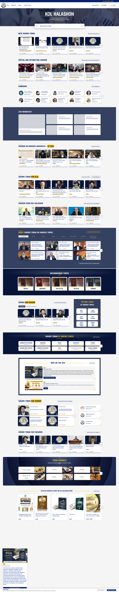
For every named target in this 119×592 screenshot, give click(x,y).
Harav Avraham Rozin (57, 159)
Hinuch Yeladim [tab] (73, 236)
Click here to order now (49, 377)
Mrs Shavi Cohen (62, 406)
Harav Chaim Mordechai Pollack (59, 46)
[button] (82, 26)
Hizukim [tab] (43, 236)
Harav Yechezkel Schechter (75, 445)
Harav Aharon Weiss (57, 445)
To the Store (96, 491)
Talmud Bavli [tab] (21, 306)
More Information (101, 590)
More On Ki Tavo (95, 146)
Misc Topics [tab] (83, 236)
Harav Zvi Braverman (90, 73)
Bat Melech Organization (35, 417)
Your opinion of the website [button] (108, 1)
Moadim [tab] (33, 236)
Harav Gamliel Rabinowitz (91, 159)
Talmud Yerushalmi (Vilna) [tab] (31, 306)
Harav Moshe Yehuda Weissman (91, 253)
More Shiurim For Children (93, 432)
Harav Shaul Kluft (89, 189)
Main (8, 5)
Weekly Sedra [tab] (23, 236)
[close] (26, 550)
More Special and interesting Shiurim (90, 60)
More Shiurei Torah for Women (65, 401)
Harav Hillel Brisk (39, 445)
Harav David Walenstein (24, 46)
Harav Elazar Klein (23, 216)
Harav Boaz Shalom (23, 159)
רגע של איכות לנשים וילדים (64, 417)
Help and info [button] (95, 5)
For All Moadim (95, 177)
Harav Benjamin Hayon (90, 46)
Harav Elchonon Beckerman (24, 318)
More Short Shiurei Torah (93, 232)
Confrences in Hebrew (57, 73)
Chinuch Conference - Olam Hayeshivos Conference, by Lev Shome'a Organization (75, 73)
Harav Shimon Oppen (40, 73)
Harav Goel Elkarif (35, 242)
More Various (96, 337)
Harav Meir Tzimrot (34, 406)
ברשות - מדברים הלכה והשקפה (41, 46)
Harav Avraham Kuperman (74, 159)
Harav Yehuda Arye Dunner (37, 252)
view (46, 388)
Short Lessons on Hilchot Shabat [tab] (93, 237)
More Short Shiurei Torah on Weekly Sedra (89, 263)
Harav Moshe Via (72, 216)
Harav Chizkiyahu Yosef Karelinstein (64, 253)
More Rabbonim (95, 86)
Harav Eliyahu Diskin (40, 189)
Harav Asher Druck (40, 159)
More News (92, 363)
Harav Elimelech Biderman (24, 73)
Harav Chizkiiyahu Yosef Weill (93, 242)
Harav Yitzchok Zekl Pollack (58, 216)
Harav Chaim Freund (40, 318)
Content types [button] (27, 5)
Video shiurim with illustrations (42, 216)
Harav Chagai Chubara (90, 445)
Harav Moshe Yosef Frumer (74, 46)
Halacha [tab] (63, 236)
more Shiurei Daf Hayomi (60, 302)
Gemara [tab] (53, 236)
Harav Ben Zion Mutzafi (74, 189)
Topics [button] (19, 5)
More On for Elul (86, 177)
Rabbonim (13, 5)
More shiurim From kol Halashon (91, 203)
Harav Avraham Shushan (58, 189)
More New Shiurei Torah (93, 33)
